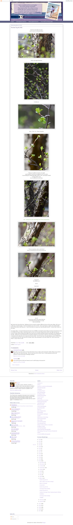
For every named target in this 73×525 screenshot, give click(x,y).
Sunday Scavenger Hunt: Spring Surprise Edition (50, 492)
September (13, 438)
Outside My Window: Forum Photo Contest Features (22, 406)
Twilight (41, 497)
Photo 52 (39, 409)
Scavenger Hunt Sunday (45, 488)
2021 (40, 444)
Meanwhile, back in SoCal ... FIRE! (18, 426)
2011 (40, 503)
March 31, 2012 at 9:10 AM (19, 362)
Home (12, 21)
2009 (40, 507)
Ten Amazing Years (41, 423)
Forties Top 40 (17, 344)
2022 (40, 443)
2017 (40, 451)
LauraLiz (15, 358)
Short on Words (14, 425)
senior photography (41, 418)
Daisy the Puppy (14, 430)
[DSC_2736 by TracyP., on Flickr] (36, 57)
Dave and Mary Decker (16, 417)
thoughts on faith (41, 426)
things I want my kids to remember (45, 424)
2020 (40, 446)
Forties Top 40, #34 (44, 486)
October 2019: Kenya (15, 418)
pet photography (41, 407)
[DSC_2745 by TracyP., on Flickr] (36, 277)
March (41, 478)
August (41, 469)
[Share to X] (31, 342)
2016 (40, 453)
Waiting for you (14, 414)
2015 (40, 455)
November (42, 464)
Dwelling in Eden (41, 394)
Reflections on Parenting (42, 417)
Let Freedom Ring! (15, 410)
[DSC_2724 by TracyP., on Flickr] (36, 170)
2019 (40, 448)
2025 (40, 441)
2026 (40, 439)
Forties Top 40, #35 (44, 490)
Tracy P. (18, 383)
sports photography (41, 421)
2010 (40, 505)
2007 (40, 510)
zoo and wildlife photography (43, 434)
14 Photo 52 (39, 383)
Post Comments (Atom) (39, 373)
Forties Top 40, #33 (44, 479)
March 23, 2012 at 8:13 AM (19, 356)
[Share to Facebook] (32, 342)
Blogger (44, 522)
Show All (34, 444)
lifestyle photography (42, 401)
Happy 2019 (13, 422)
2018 (40, 450)
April (41, 476)
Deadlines (42, 493)
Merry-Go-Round (43, 483)
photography (40, 412)
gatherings (39, 398)
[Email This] (29, 342)
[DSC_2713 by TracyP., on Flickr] (36, 99)
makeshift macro (41, 403)
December (42, 462)
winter (38, 432)
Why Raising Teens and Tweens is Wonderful (47, 431)
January (42, 501)
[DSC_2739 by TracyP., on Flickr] (36, 217)
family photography (41, 395)
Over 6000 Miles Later (15, 442)
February (42, 499)
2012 (40, 460)
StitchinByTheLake (18, 350)
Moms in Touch (40, 404)
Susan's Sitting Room (15, 409)
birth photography (41, 387)
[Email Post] (27, 342)
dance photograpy (41, 392)
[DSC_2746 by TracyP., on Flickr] (36, 246)
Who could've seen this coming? (46, 481)
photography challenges (42, 414)
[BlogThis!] (30, 342)
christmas (39, 389)
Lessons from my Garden (42, 400)
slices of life (39, 420)
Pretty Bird (42, 485)
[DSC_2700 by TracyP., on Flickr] (36, 128)
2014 (40, 457)
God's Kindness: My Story (21, 21)
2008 (40, 509)
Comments (13, 518)
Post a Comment (15, 364)
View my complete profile (15, 390)
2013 (40, 459)
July (41, 471)
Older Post (59, 370)
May (41, 474)
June (41, 472)
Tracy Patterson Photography (47, 21)
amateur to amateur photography (44, 386)
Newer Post (14, 370)
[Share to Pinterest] (33, 342)
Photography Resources (33, 21)
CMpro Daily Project (15, 413)
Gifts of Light (14, 437)
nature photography (41, 406)
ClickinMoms (14, 405)
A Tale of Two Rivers (15, 441)
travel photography (41, 427)
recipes (39, 415)
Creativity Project (41, 390)
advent (38, 384)
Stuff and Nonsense (15, 434)
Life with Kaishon (15, 429)
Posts (12, 516)
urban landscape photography (44, 429)
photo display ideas (41, 410)
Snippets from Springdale (16, 421)
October (42, 465)
